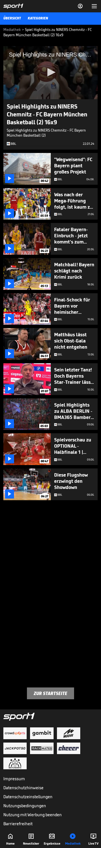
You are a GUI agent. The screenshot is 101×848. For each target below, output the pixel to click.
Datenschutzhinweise (23, 787)
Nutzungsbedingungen (24, 805)
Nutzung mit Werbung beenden (32, 814)
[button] (50, 72)
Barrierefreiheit (18, 823)
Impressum (14, 778)
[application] (50, 72)
